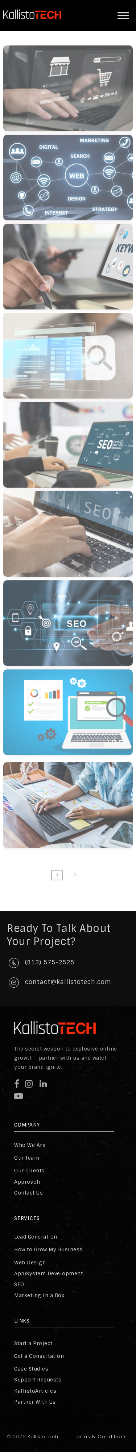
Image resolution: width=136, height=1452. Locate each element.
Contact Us (28, 1192)
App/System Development (48, 1273)
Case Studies (31, 1368)
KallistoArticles (35, 1391)
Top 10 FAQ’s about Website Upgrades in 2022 (73, 796)
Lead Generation (35, 1236)
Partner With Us (35, 1402)
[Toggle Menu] (123, 15)
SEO (19, 1284)
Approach (27, 1182)
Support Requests (37, 1379)
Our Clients (29, 1170)
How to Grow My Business (48, 1249)
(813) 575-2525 (50, 962)
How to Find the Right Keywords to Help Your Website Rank (73, 614)
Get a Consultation (39, 1356)
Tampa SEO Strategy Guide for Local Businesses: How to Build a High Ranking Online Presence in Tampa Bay (73, 532)
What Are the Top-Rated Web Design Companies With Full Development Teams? (73, 172)
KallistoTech (42, 1436)
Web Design (30, 1262)
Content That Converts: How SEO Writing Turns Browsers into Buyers (74, 707)
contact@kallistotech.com (68, 982)
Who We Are (29, 1145)
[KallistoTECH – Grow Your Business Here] (32, 25)
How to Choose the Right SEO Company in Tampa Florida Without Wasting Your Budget (73, 351)
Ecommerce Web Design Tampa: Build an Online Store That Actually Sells (73, 83)
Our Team (26, 1158)
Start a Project (33, 1343)
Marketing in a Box (39, 1295)
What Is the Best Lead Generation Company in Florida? (73, 258)
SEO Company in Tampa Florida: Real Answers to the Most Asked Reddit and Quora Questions (74, 440)
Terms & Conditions (100, 1436)
